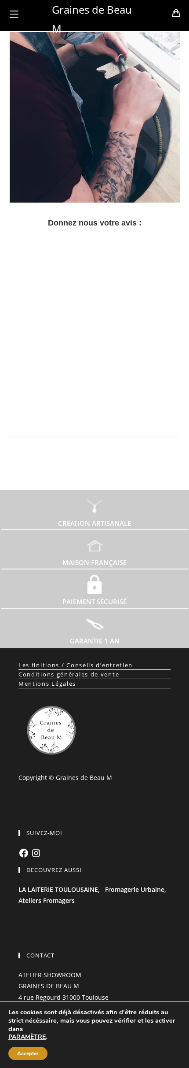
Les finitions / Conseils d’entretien (75, 665)
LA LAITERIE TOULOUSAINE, (59, 889)
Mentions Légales (47, 683)
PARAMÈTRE (27, 1037)
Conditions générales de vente (68, 674)
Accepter (28, 1053)
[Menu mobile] (14, 14)
